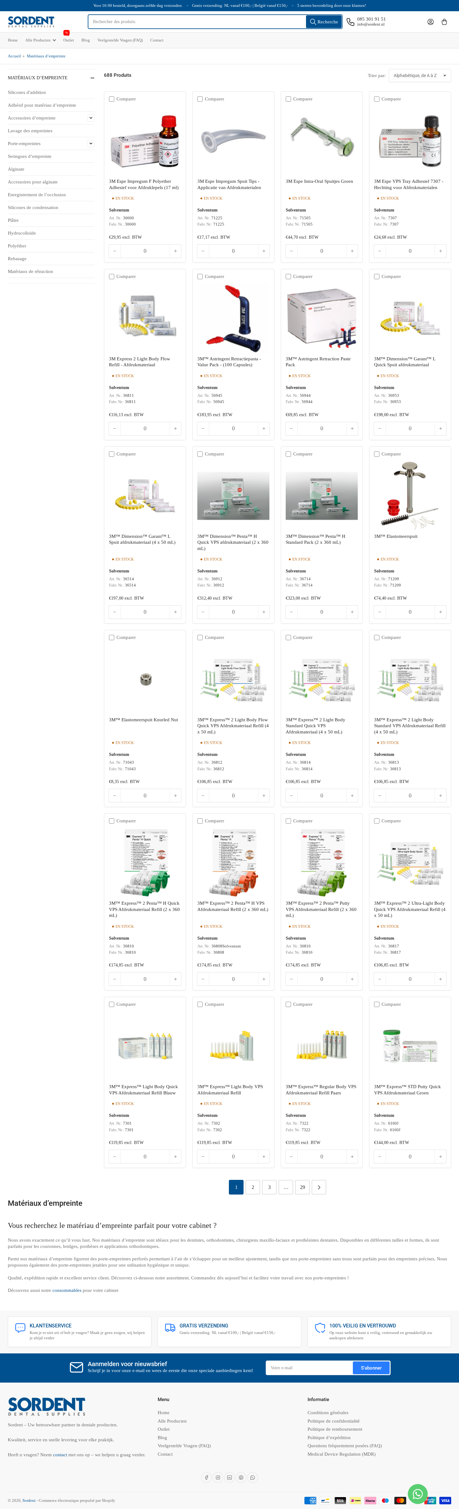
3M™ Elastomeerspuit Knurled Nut (143, 719)
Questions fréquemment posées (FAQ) (345, 1445)
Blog (85, 40)
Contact (157, 40)
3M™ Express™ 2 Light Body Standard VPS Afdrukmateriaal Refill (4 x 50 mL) (410, 725)
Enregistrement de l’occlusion (37, 194)
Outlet (68, 37)
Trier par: (377, 75)
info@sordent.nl (371, 24)
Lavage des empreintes (30, 130)
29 (302, 1187)
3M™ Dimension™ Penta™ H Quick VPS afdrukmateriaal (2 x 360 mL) (233, 542)
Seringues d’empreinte (30, 156)
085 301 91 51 (371, 19)
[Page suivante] (319, 1187)
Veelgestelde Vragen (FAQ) (120, 40)
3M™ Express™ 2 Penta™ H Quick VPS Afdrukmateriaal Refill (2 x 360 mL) (144, 909)
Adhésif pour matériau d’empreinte (42, 105)
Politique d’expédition (329, 1437)
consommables (67, 1290)
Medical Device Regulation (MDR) (342, 1454)
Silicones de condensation (33, 207)
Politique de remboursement (335, 1429)
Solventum (119, 209)
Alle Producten (38, 40)
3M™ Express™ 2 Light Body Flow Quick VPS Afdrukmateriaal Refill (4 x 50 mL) (233, 725)
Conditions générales (328, 1412)
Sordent (29, 1500)
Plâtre (13, 220)
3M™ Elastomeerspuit (395, 536)
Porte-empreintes (24, 143)
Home (13, 40)
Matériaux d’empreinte (46, 56)
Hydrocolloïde (22, 233)
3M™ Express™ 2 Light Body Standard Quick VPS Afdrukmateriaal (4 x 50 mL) (315, 725)
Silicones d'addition (27, 92)
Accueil (14, 56)
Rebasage (17, 258)
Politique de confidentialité (334, 1421)
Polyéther (17, 245)
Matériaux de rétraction (30, 271)
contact (60, 1454)
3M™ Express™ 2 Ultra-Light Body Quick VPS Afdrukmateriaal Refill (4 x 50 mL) (410, 909)
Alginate (16, 169)
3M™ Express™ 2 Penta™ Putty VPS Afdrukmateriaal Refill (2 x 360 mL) (321, 909)
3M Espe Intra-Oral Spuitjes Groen (319, 181)
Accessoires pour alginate (33, 181)
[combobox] (215, 21)
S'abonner (371, 1368)
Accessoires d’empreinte (32, 117)
